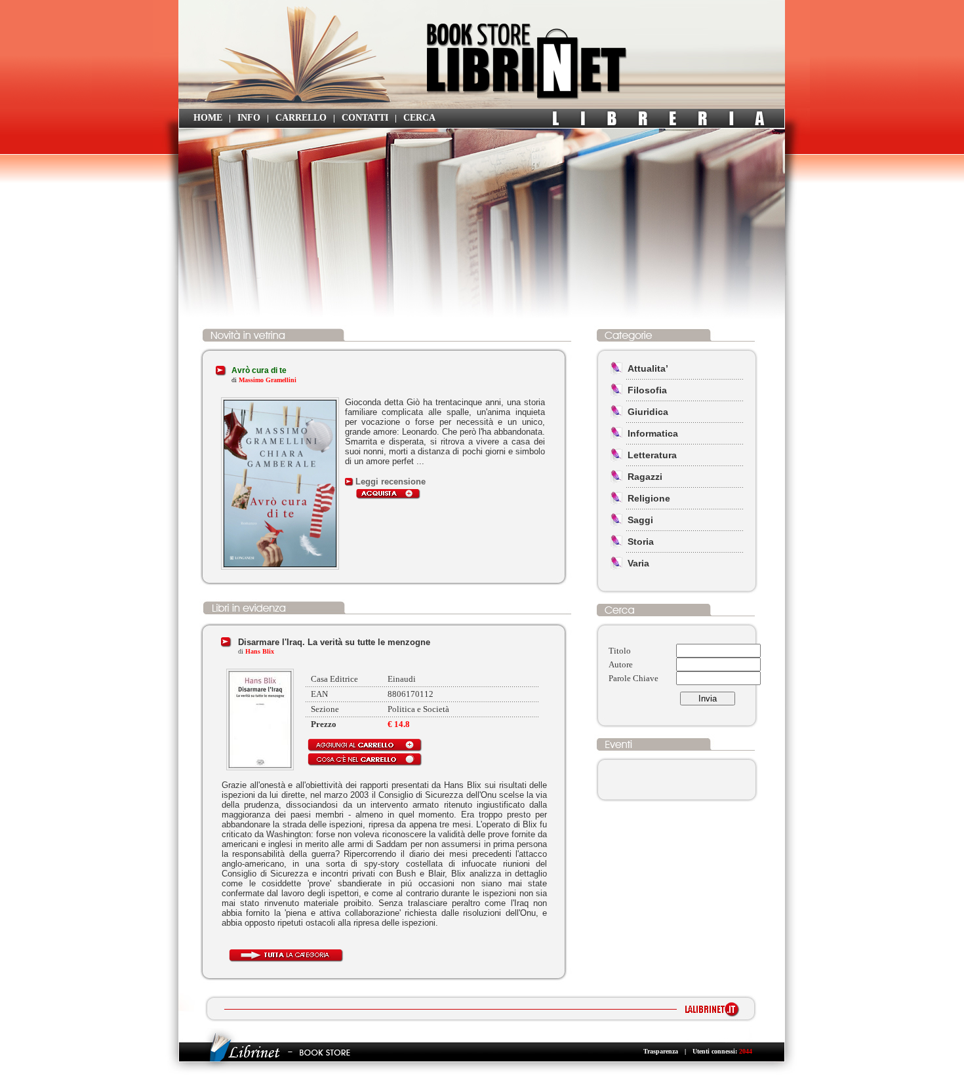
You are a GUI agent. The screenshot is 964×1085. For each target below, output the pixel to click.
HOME (207, 118)
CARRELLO (301, 118)
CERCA (419, 118)
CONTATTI (365, 118)
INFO (248, 118)
